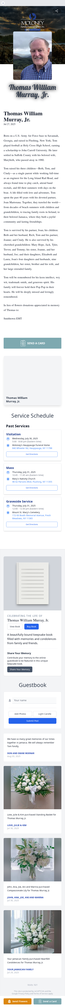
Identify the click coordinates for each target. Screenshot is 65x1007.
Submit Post (32, 720)
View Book (15, 626)
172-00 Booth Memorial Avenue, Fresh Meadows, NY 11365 (31, 517)
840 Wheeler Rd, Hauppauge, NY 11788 (32, 448)
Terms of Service (41, 993)
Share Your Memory (20, 669)
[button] (32, 787)
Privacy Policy (24, 993)
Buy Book (31, 626)
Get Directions (32, 454)
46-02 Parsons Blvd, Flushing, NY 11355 (32, 481)
